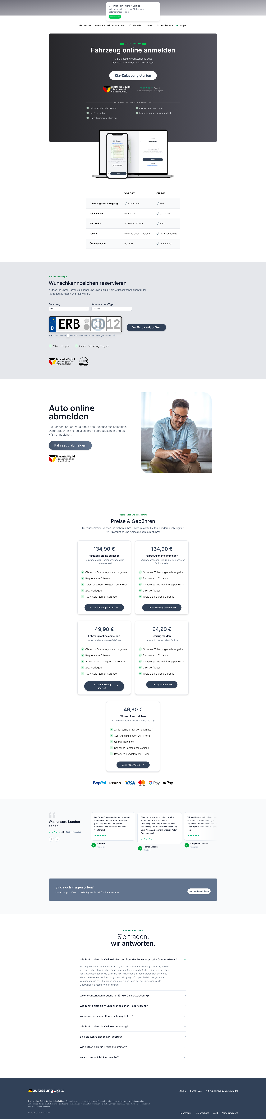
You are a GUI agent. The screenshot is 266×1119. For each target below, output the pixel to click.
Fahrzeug (54, 304)
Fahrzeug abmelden (70, 445)
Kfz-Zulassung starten (133, 76)
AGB (215, 1113)
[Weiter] (57, 839)
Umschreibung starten (160, 607)
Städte (182, 1091)
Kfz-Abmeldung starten (102, 686)
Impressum (185, 1113)
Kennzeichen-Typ (102, 304)
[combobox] (69, 309)
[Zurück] (51, 839)
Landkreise (196, 1091)
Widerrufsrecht (230, 1113)
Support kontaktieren (199, 891)
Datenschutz (202, 1113)
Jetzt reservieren (131, 764)
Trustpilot (100, 847)
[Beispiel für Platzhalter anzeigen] (114, 335)
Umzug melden (160, 684)
